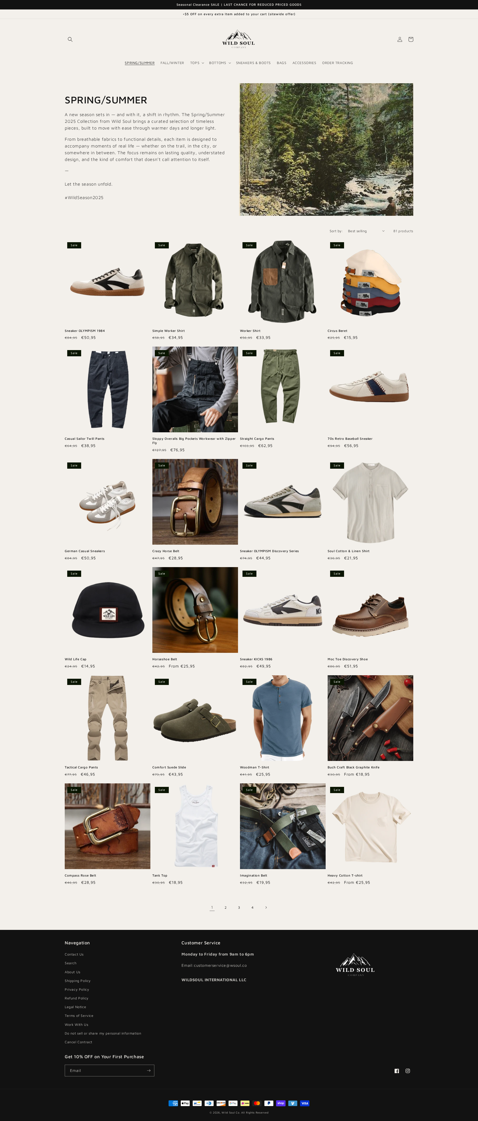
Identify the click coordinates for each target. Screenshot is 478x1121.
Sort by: (336, 231)
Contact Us (74, 954)
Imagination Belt (253, 875)
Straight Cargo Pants (257, 439)
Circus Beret (337, 331)
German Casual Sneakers (85, 551)
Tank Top (160, 875)
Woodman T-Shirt (254, 767)
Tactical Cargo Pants (81, 767)
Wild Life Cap (76, 659)
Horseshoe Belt (164, 659)
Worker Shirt (250, 331)
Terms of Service (79, 1015)
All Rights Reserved (254, 1112)
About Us (72, 972)
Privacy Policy (77, 989)
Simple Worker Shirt (168, 331)
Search (71, 963)
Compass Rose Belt (80, 875)
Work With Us (76, 1024)
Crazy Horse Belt (165, 551)
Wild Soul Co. (231, 1112)
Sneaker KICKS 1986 (256, 659)
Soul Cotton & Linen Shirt (349, 551)
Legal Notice (75, 1007)
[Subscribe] (148, 1070)
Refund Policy (77, 998)
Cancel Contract (78, 1042)
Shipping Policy (78, 980)
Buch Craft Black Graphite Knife (354, 767)
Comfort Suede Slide (169, 767)
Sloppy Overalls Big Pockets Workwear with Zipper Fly (194, 441)
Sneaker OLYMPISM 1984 (85, 331)
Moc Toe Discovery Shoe (348, 659)
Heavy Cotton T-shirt (345, 875)
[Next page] (265, 907)
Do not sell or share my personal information (103, 1033)
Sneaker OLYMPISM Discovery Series (269, 551)
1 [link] (212, 907)
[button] (70, 39)
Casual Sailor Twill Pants (85, 439)
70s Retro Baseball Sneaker (350, 439)
